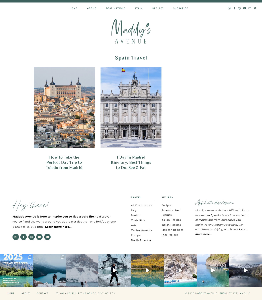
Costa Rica (138, 220)
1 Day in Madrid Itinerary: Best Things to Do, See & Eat (131, 162)
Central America (142, 230)
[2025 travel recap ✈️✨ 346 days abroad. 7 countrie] (16, 270)
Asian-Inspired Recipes (171, 212)
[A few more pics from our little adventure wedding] (49, 270)
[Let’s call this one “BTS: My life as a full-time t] (213, 270)
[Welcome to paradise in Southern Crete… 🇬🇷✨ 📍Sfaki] (180, 270)
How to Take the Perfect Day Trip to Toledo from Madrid (64, 162)
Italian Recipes (171, 219)
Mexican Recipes (172, 229)
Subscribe (180, 8)
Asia (134, 225)
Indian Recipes (171, 224)
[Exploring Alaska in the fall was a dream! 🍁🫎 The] (147, 270)
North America (141, 240)
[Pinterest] (239, 8)
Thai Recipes (169, 234)
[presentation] (64, 107)
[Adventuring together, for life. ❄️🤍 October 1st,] (82, 270)
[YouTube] (244, 8)
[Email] (249, 8)
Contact (43, 293)
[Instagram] (229, 8)
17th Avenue (241, 293)
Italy (139, 8)
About (25, 293)
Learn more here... (58, 226)
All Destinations (141, 205)
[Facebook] (234, 8)
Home (73, 8)
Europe (135, 235)
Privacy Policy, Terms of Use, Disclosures (85, 293)
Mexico (135, 215)
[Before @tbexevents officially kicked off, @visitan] (114, 270)
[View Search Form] (255, 8)
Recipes (157, 8)
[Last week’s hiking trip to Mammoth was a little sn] (245, 270)
